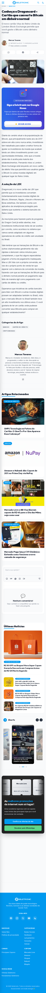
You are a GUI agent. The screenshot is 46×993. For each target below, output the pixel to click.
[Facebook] (11, 918)
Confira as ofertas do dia (23, 821)
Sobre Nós (6, 932)
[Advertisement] (23, 860)
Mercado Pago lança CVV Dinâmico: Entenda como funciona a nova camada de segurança (22, 554)
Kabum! (27, 961)
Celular (27, 944)
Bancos (12, 6)
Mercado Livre (29, 952)
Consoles (27, 941)
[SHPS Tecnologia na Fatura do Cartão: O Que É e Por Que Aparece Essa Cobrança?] (23, 411)
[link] (23, 379)
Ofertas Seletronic (8, 973)
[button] (8, 52)
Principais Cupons (8, 952)
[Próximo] (41, 719)
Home (4, 6)
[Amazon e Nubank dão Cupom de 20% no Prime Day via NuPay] (23, 453)
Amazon (27, 955)
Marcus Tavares (15, 40)
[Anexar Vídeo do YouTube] (24, 579)
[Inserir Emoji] (7, 579)
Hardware (28, 935)
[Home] (21, 2)
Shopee (27, 958)
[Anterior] (37, 719)
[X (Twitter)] (23, 918)
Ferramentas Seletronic (10, 976)
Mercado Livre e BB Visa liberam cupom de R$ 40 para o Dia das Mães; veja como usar (22, 512)
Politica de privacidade (10, 935)
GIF (11, 578)
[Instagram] (17, 918)
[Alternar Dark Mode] (43, 2)
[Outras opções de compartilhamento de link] (37, 52)
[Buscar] (38, 2)
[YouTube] (29, 918)
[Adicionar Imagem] (20, 579)
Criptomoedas (9, 331)
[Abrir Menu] (3, 2)
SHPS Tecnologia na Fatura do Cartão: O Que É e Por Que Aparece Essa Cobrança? (22, 431)
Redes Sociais (29, 932)
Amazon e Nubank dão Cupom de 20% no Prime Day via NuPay (20, 472)
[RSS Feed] (35, 918)
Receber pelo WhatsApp (24, 828)
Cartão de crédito (20, 327)
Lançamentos (29, 938)
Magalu (27, 964)
